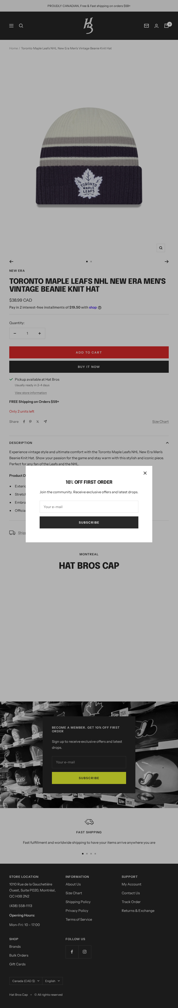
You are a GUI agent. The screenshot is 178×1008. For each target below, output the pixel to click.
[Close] (145, 473)
